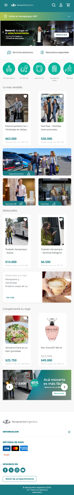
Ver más (10, 297)
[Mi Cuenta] (61, 5)
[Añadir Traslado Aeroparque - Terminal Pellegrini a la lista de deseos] (61, 220)
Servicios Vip (24, 78)
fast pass (69, 78)
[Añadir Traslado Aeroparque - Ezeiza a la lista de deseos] (25, 220)
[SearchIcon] (53, 5)
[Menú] (6, 5)
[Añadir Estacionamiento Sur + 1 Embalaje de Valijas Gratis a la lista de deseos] (25, 96)
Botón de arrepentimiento (20, 479)
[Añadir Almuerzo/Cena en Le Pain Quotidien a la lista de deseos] (25, 318)
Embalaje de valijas (54, 79)
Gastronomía (39, 78)
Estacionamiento (9, 78)
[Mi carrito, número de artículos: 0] (68, 5)
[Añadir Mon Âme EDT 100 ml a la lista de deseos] (61, 318)
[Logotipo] (22, 4)
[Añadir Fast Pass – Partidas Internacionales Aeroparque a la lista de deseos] (61, 96)
